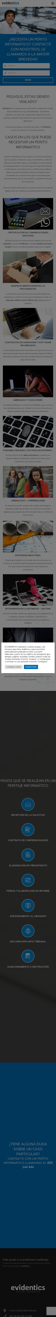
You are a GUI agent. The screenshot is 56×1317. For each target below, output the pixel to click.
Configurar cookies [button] (13, 667)
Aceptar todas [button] (31, 667)
